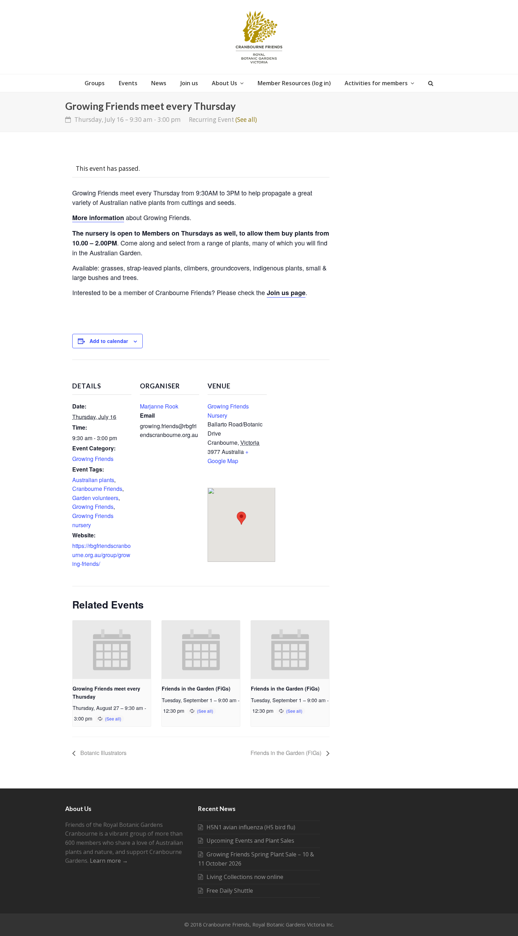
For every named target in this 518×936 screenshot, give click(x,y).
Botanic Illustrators (103, 753)
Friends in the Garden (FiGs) (196, 688)
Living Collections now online (244, 877)
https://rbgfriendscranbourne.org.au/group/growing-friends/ (101, 555)
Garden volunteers (95, 498)
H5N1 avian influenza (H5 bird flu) (250, 827)
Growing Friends (92, 459)
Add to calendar (109, 340)
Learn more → (109, 861)
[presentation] (112, 649)
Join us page (286, 292)
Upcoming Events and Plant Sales (250, 840)
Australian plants (93, 480)
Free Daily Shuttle (229, 890)
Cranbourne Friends (97, 489)
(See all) (246, 120)
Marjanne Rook (159, 406)
